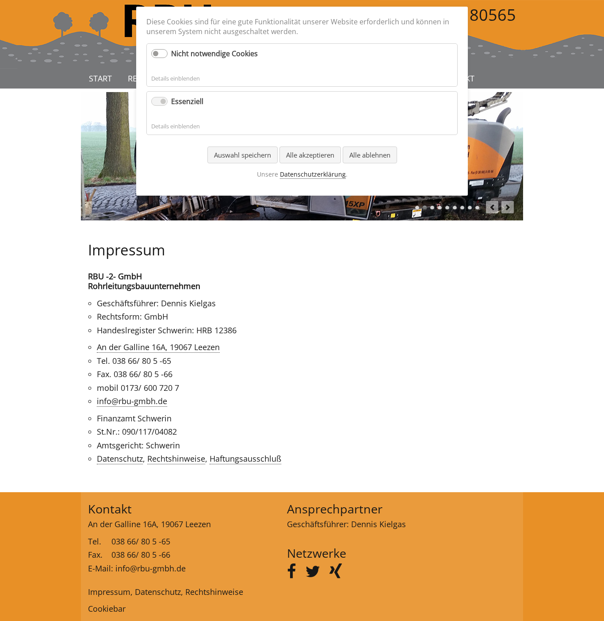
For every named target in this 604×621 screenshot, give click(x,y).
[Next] (507, 207)
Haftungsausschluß (245, 458)
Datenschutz (120, 458)
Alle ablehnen (369, 154)
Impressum (109, 591)
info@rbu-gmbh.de (132, 401)
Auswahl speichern (242, 154)
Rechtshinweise (176, 458)
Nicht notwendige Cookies (214, 53)
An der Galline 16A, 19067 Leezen (158, 347)
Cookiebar (107, 608)
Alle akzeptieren (310, 154)
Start (100, 78)
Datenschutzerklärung (313, 174)
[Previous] (492, 207)
